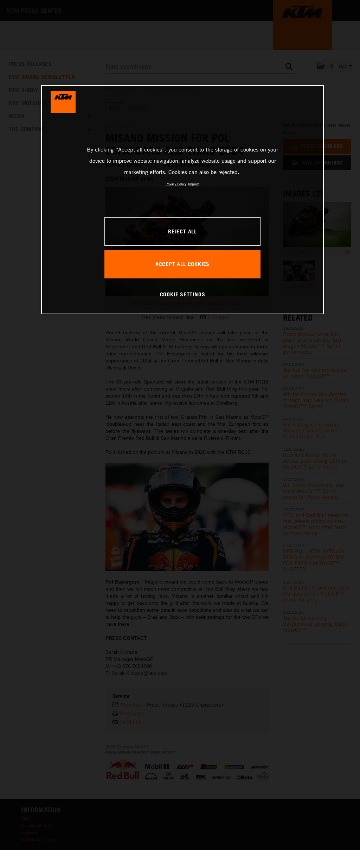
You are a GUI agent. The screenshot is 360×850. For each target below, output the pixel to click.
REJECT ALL (182, 231)
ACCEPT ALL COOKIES (182, 264)
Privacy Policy (176, 183)
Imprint (193, 183)
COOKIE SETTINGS (182, 294)
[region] (182, 199)
